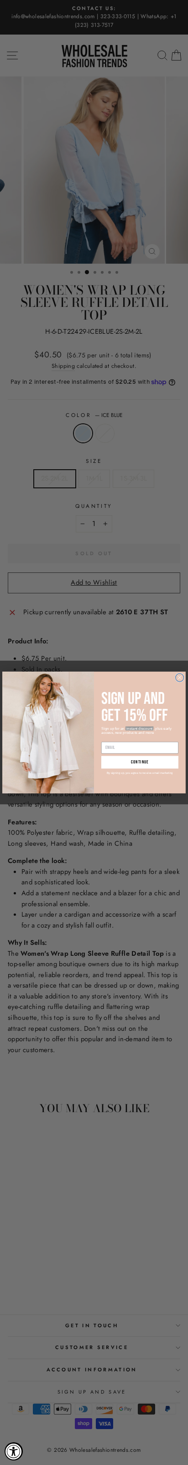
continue (140, 762)
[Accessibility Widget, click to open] (14, 1451)
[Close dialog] (180, 677)
